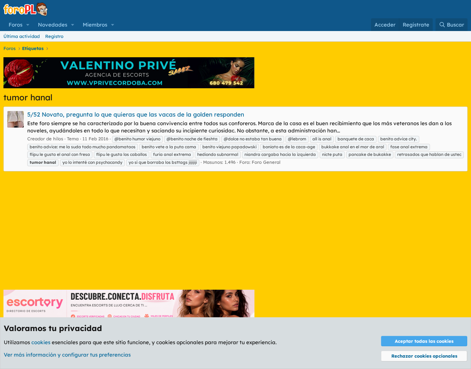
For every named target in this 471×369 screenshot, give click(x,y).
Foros (15, 24)
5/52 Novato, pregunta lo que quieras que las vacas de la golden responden (135, 114)
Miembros (95, 24)
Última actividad (21, 36)
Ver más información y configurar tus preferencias (67, 354)
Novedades (52, 24)
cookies (40, 342)
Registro (54, 36)
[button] (28, 24)
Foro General (266, 162)
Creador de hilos (45, 138)
